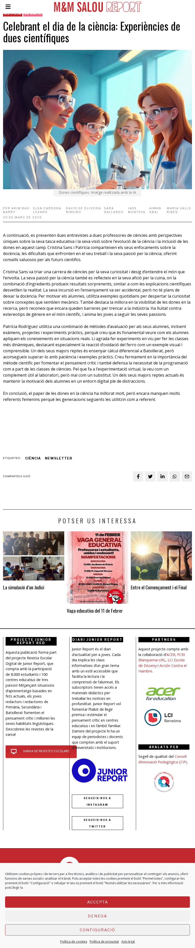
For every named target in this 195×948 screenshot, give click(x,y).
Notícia (12, 13)
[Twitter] (150, 476)
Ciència (33, 458)
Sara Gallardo (114, 210)
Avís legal (128, 941)
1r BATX (32, 13)
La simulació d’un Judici (23, 587)
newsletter (58, 458)
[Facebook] (138, 476)
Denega (97, 916)
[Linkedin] (162, 476)
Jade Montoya (136, 210)
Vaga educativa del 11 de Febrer (95, 610)
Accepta (97, 902)
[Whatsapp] (175, 476)
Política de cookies (73, 941)
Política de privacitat (104, 941)
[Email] (187, 476)
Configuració (97, 930)
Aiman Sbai (155, 210)
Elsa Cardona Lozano (47, 210)
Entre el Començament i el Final (159, 587)
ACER (170, 654)
